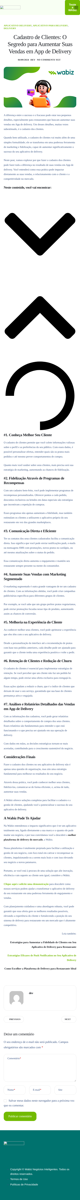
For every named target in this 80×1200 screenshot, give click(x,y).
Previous (14, 1019)
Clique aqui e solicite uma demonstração (26, 884)
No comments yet (48, 59)
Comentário (14, 1058)
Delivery (10, 28)
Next (68, 1019)
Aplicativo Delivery (18, 25)
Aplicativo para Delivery (50, 25)
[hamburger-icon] (76, 7)
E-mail (37, 1090)
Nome (11, 1090)
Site (60, 1090)
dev (33, 59)
